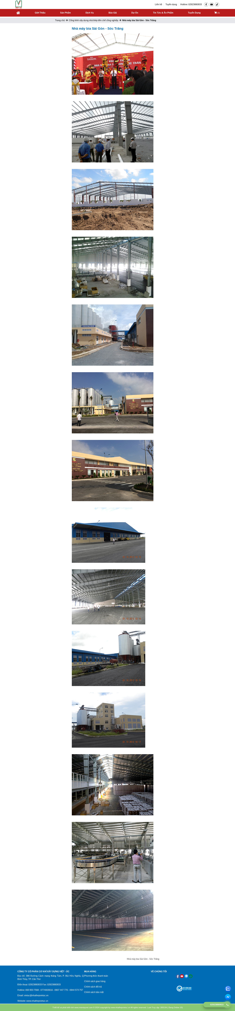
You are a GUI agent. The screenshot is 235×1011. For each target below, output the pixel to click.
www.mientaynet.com (83, 1007)
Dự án (134, 13)
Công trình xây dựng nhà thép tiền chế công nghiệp (93, 20)
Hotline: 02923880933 (191, 4)
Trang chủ (60, 20)
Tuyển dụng (171, 4)
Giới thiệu (40, 13)
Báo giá (113, 13)
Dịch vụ (90, 13)
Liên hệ (158, 4)
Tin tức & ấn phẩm (163, 13)
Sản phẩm (65, 13)
